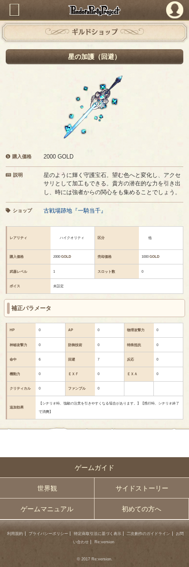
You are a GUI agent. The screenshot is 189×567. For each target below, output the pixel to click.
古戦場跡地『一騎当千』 (75, 210)
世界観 (47, 488)
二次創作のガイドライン (148, 533)
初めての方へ (141, 509)
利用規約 (15, 533)
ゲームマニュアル (47, 509)
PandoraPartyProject (94, 10)
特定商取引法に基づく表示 (97, 533)
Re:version (104, 542)
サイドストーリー (142, 488)
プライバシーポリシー (48, 533)
